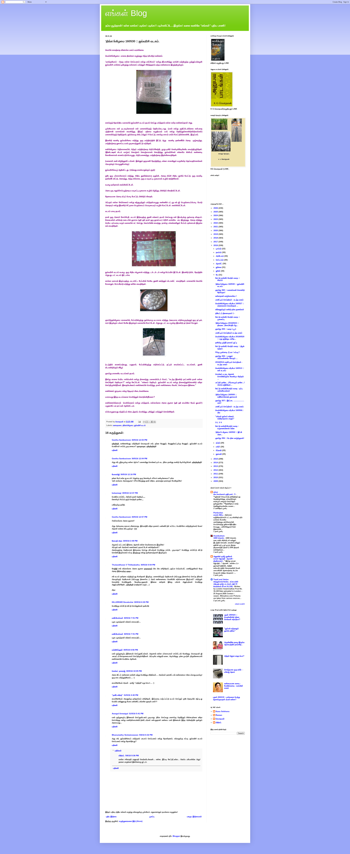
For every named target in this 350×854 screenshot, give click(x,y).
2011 (216, 474)
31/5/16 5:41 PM (136, 713)
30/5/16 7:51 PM (131, 618)
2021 (216, 226)
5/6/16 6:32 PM (146, 735)
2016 (216, 245)
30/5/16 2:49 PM (130, 541)
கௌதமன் (220, 719)
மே (217, 275)
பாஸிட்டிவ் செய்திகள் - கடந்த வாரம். (229, 406)
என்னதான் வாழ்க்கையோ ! (226, 296)
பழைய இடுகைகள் (194, 816)
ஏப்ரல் (218, 443)
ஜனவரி (219, 454)
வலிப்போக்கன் (117, 618)
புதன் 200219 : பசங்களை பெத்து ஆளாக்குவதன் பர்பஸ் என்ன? (226, 698)
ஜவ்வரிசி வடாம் (140, 425)
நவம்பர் (219, 252)
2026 (216, 208)
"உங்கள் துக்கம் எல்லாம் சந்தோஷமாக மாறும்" (224, 417)
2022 (216, 223)
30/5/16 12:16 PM (128, 474)
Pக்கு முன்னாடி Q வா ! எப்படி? (227, 352)
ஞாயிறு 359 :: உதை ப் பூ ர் (225, 329)
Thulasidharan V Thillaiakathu (126, 565)
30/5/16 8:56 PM (130, 650)
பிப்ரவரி (219, 450)
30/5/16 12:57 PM (139, 517)
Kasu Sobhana (222, 711)
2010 (216, 477)
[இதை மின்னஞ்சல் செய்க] (144, 422)
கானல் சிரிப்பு (218, 515)
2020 (216, 230)
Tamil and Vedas (221, 579)
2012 (216, 470)
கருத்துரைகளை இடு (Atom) (130, 821)
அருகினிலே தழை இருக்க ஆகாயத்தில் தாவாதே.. (234, 643)
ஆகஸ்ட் (219, 263)
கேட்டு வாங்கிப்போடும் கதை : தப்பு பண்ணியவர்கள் (229, 389)
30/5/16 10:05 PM (134, 671)
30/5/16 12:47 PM (130, 493)
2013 (216, 466)
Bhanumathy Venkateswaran (125, 735)
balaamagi (116, 493)
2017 (216, 242)
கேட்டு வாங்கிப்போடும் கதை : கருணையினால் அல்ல (227, 427)
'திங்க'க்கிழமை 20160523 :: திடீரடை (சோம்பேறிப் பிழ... (227, 324)
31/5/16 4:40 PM (131, 695)
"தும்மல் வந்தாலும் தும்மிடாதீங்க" (231, 629)
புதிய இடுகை (111, 816)
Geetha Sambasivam (121, 440)
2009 (216, 481)
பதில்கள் (118, 751)
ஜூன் (218, 271)
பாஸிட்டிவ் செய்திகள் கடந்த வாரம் (228, 333)
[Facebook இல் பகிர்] (152, 422)
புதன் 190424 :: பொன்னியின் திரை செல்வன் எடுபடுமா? (232, 617)
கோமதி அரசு (117, 541)
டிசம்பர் (219, 249)
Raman (219, 715)
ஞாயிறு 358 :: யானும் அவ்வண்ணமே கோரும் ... (226, 357)
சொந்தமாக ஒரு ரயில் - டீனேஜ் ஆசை (233, 671)
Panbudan (218, 513)
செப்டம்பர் (220, 260)
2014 (216, 462)
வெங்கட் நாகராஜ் (118, 671)
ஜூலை (219, 267)
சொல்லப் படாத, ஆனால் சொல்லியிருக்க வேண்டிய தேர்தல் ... (229, 376)
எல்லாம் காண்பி (240, 604)
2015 (216, 459)
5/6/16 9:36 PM (132, 755)
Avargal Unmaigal (120, 713)
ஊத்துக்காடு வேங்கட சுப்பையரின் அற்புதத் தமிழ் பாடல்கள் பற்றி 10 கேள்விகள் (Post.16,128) (225, 584)
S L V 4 (218, 422)
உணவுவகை (117, 425)
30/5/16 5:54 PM (148, 565)
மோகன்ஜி (116, 474)
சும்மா (215, 492)
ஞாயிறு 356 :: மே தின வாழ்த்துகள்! (229, 438)
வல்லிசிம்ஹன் (117, 650)
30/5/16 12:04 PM (139, 458)
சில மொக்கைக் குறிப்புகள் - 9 (224, 494)
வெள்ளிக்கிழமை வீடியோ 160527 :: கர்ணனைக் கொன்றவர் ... (229, 304)
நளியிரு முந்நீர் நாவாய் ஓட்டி (226, 342)
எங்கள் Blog (126, 13)
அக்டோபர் (220, 256)
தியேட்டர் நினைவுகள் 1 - (225, 313)
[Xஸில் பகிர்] (149, 422)
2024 (216, 215)
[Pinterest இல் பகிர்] (154, 422)
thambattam (218, 536)
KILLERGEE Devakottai (122, 602)
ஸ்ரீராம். (122, 755)
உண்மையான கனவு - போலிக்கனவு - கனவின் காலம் (233, 685)
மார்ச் (218, 447)
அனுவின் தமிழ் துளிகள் (222, 556)
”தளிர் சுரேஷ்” (117, 695)
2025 (216, 212)
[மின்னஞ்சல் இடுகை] (139, 422)
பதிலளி (114, 450)
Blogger (176, 836)
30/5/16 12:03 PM (139, 440)
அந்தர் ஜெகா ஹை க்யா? (234, 656)
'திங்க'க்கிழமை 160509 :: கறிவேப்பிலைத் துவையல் (226, 395)
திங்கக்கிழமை (128, 425)
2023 (216, 219)
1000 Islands (218, 538)
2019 (216, 234)
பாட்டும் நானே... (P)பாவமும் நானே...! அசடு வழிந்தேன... (230, 383)
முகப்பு (151, 816)
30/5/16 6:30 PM (141, 602)
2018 (216, 238)
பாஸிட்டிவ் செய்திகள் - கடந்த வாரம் (229, 300)
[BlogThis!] (146, 422)
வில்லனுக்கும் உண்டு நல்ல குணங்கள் (229, 309)
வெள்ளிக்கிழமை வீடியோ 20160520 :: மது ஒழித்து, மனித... (229, 337)
